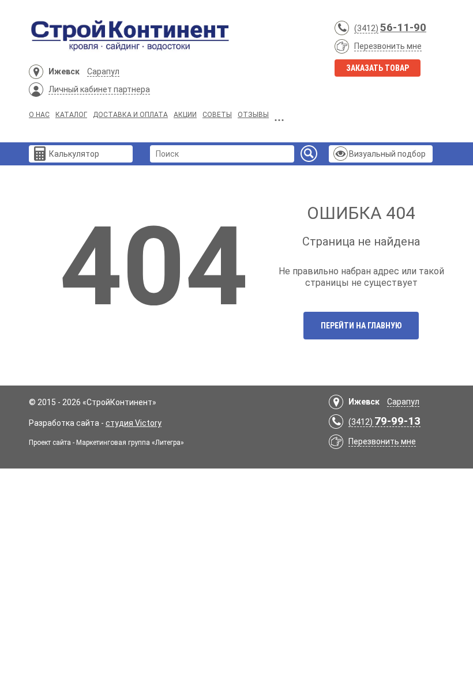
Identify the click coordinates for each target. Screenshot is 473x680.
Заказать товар (377, 68)
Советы (217, 115)
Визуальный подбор (387, 153)
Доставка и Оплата (130, 115)
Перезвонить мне (388, 46)
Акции (185, 115)
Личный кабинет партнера (99, 89)
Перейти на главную (361, 325)
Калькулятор (74, 153)
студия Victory (134, 423)
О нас (39, 115)
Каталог (71, 115)
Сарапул (103, 71)
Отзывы (253, 115)
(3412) (366, 28)
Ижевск (64, 71)
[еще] (280, 116)
